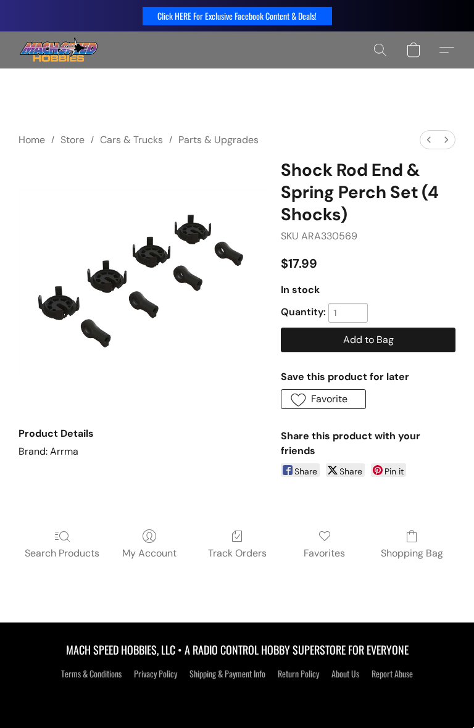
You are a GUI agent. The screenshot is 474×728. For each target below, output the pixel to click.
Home (32, 139)
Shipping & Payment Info (227, 674)
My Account (149, 553)
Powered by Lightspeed (237, 695)
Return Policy (298, 674)
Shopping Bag (412, 553)
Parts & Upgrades (218, 139)
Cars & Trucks (131, 139)
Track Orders (237, 553)
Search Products (62, 553)
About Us (345, 674)
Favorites (324, 553)
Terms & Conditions (91, 674)
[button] (237, 16)
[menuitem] (429, 140)
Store (72, 139)
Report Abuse (392, 674)
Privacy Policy (155, 674)
